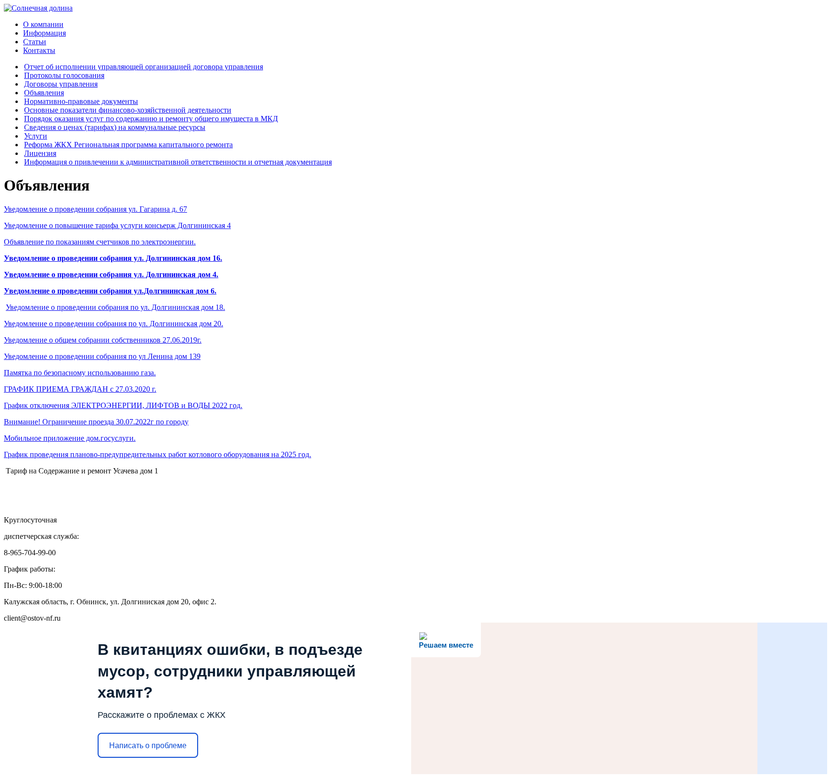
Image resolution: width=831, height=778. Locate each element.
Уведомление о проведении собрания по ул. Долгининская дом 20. (113, 323)
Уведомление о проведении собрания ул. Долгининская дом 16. (113, 258)
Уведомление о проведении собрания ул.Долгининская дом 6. (110, 291)
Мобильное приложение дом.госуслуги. (70, 438)
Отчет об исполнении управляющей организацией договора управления (143, 67)
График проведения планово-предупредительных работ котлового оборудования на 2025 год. (157, 454)
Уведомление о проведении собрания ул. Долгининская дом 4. (111, 274)
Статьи (34, 42)
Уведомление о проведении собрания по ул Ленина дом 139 (102, 356)
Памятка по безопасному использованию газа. (80, 373)
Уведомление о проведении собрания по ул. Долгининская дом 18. (115, 307)
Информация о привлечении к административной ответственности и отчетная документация (178, 162)
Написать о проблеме (148, 745)
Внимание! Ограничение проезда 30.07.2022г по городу (96, 422)
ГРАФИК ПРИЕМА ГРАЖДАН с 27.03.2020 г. (80, 389)
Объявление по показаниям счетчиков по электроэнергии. (100, 242)
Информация (44, 33)
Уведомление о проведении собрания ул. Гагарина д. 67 (95, 209)
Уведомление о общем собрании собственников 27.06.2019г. (102, 340)
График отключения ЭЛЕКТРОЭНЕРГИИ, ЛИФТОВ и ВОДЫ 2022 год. (123, 405)
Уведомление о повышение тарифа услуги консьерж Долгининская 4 (117, 225)
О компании (43, 24)
